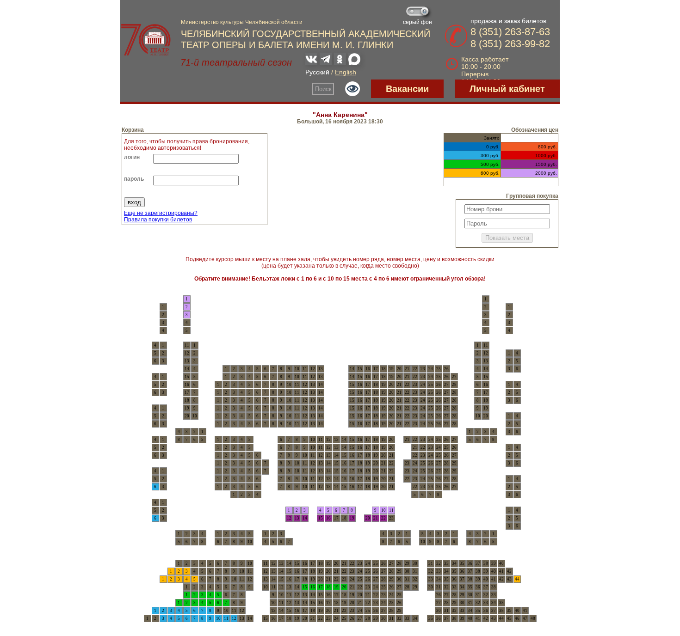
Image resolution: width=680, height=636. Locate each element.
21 (375, 518)
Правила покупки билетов (158, 219)
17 (320, 587)
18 (328, 587)
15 (320, 518)
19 (352, 518)
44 (517, 579)
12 (289, 518)
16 (328, 518)
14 (305, 518)
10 (383, 510)
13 (297, 518)
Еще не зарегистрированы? (161, 213)
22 (383, 518)
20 (367, 518)
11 (391, 510)
